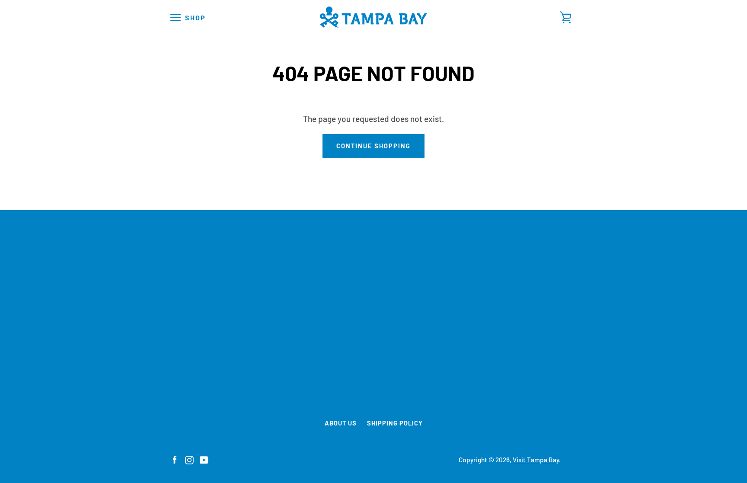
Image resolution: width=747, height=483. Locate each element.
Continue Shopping (373, 146)
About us (341, 423)
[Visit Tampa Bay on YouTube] (204, 459)
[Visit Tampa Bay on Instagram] (189, 459)
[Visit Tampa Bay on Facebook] (174, 459)
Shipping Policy (395, 423)
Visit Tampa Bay (536, 460)
